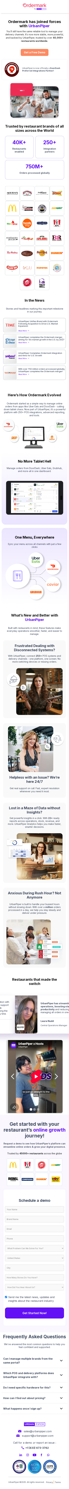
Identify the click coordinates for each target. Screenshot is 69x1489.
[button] (12, 1076)
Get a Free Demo (34, 52)
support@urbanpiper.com (37, 1435)
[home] (34, 6)
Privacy (49, 1482)
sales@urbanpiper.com (38, 1431)
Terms (58, 1482)
